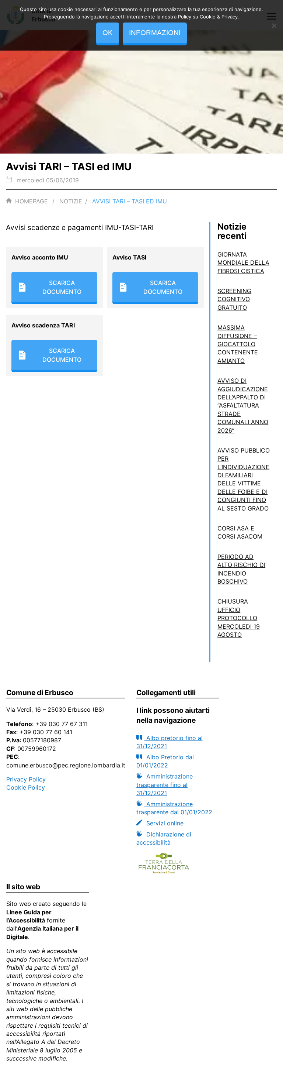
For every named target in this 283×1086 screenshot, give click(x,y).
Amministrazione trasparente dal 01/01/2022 (174, 808)
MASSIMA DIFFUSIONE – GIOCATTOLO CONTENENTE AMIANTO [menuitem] (237, 344)
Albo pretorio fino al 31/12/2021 (169, 742)
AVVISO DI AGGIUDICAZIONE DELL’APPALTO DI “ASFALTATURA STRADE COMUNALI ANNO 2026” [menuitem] (242, 405)
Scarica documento (61, 287)
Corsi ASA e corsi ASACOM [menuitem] (239, 532)
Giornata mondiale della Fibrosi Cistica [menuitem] (243, 263)
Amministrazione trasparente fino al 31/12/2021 (164, 785)
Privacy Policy (26, 779)
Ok (107, 33)
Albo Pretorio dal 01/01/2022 (164, 761)
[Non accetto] (273, 25)
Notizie (70, 201)
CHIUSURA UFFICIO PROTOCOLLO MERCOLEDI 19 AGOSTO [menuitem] (238, 618)
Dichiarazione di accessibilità (163, 838)
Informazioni (155, 33)
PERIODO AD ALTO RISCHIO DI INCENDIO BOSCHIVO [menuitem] (241, 569)
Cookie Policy (25, 787)
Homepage (31, 201)
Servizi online (163, 823)
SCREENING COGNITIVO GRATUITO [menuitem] (234, 299)
